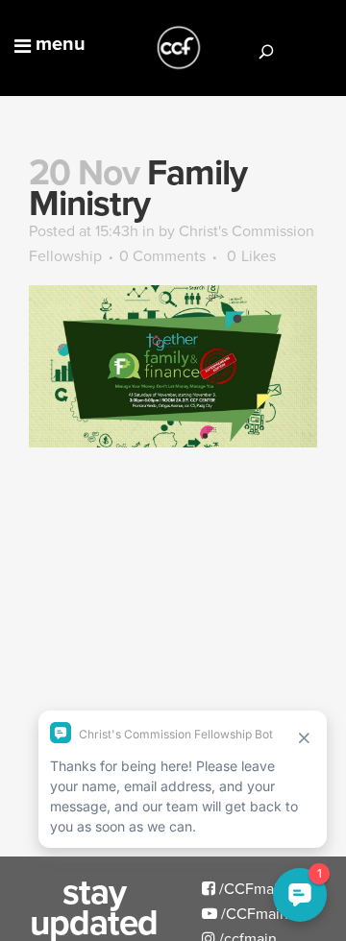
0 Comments (162, 255)
